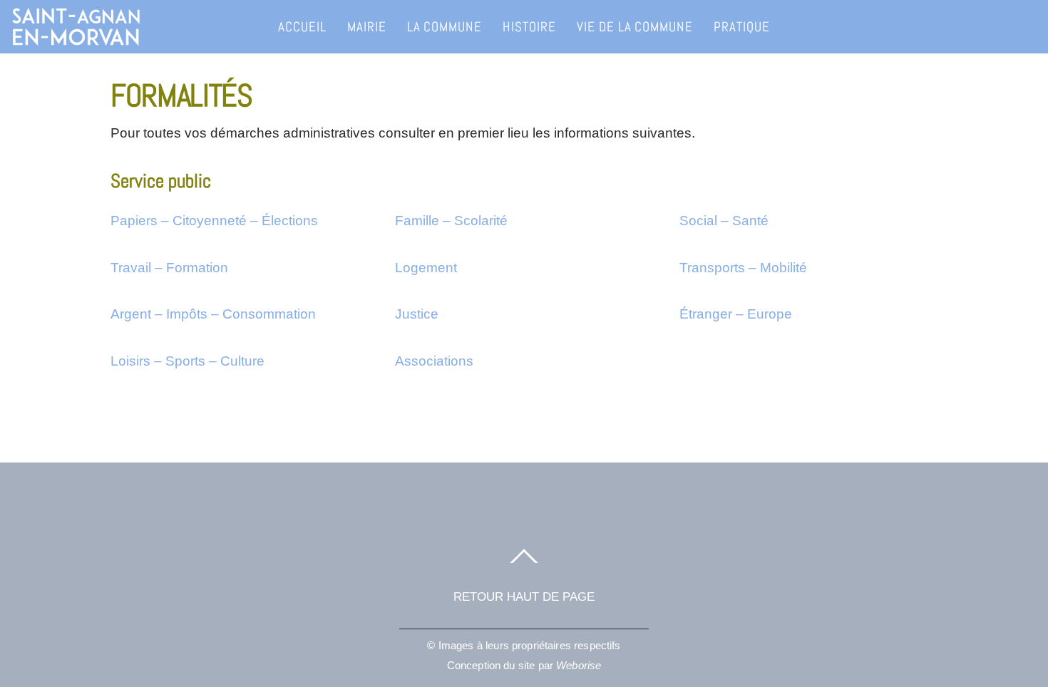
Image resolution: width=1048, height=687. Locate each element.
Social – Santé (724, 220)
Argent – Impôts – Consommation (213, 313)
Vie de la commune (635, 27)
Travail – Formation (169, 267)
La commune (445, 27)
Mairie (366, 27)
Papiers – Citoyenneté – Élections (214, 220)
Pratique (742, 27)
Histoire (529, 27)
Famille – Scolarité (451, 220)
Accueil (302, 27)
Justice (416, 313)
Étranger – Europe (735, 313)
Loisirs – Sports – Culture (187, 360)
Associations (434, 360)
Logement (426, 267)
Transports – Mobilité (743, 267)
